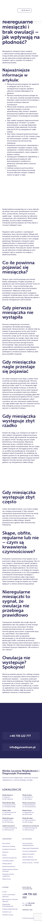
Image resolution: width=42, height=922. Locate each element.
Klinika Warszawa (7, 818)
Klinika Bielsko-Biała (8, 803)
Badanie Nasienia (27, 857)
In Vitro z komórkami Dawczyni (8, 895)
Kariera (4, 855)
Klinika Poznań (27, 810)
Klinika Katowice (7, 795)
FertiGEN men (6, 912)
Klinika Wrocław (27, 818)
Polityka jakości (7, 863)
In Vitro (4, 892)
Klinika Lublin (6, 810)
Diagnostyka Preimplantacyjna (7, 905)
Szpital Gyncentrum (8, 826)
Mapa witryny (6, 879)
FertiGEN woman (7, 915)
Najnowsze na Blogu (8, 846)
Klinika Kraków (27, 795)
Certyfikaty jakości (8, 860)
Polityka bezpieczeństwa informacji (10, 870)
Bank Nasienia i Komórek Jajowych (10, 900)
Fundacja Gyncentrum (9, 849)
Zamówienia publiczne (9, 858)
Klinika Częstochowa (28, 803)
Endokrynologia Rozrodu (10, 909)
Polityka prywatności (8, 866)
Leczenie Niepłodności (29, 851)
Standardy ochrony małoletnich (8, 875)
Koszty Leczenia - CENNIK (30, 862)
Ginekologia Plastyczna (29, 860)
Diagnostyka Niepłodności (30, 848)
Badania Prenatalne (28, 854)
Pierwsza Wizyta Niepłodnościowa (27, 844)
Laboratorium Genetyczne (30, 826)
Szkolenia (5, 852)
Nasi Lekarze (6, 843)
